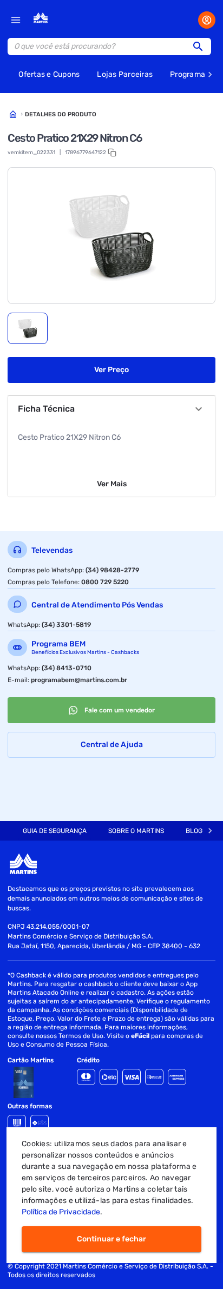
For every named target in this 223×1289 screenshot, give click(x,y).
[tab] (28, 328)
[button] (201, 46)
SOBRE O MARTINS (136, 831)
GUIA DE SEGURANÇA (55, 831)
